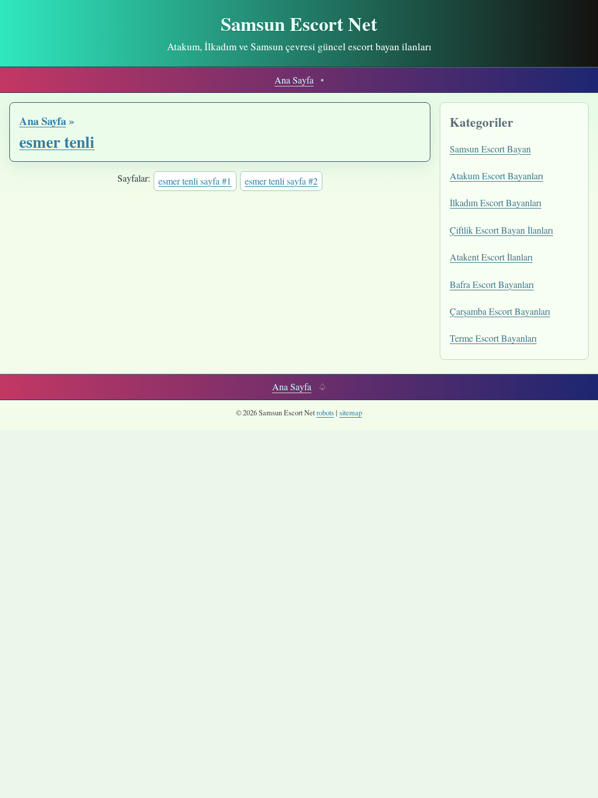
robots (325, 413)
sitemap (350, 413)
